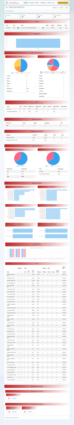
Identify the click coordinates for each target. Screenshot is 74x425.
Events (6, 7)
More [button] (53, 2)
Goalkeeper (43, 2)
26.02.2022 (14, 411)
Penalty (49, 2)
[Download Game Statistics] (66, 27)
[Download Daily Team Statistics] (9, 411)
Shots (38, 2)
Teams (61, 7)
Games (26, 2)
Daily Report (14, 398)
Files (67, 7)
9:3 (47, 27)
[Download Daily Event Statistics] (9, 398)
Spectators (32, 2)
